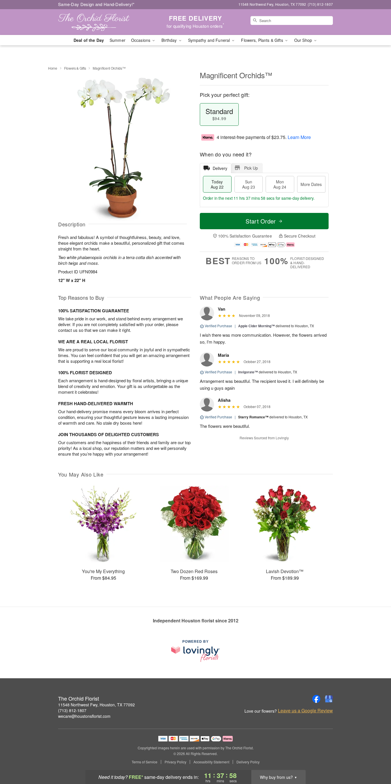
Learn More (299, 137)
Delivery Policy (248, 762)
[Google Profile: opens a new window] (329, 699)
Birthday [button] (169, 40)
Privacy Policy (175, 762)
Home (52, 68)
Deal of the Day (89, 40)
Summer (117, 40)
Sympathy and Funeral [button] (209, 40)
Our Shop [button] (303, 40)
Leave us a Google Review (305, 710)
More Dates (311, 184)
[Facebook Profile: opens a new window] (316, 699)
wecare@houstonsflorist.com (84, 716)
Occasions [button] (141, 40)
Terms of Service (144, 762)
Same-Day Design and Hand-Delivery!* (96, 4)
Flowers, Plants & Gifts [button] (262, 40)
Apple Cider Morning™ (256, 325)
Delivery (220, 168)
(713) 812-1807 (72, 710)
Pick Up (251, 168)
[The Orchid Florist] (99, 22)
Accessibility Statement (211, 762)
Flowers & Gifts (75, 68)
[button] (376, 759)
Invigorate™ (248, 372)
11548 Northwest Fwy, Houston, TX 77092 (96, 704)
